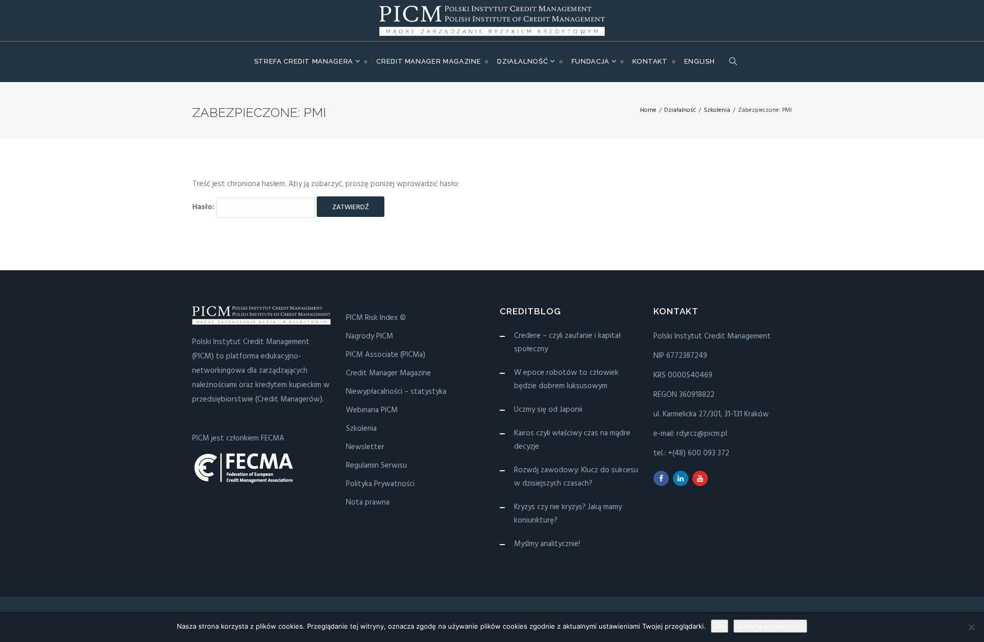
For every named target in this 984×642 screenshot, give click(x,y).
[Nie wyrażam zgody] (971, 627)
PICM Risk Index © (376, 318)
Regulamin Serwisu (376, 465)
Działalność (523, 61)
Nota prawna (367, 502)
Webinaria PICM (372, 410)
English (699, 61)
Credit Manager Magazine (428, 61)
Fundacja (591, 61)
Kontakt (650, 61)
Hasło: (204, 207)
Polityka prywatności (770, 626)
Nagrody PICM (369, 336)
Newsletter (365, 447)
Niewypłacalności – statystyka (396, 392)
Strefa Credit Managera (304, 61)
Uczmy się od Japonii (548, 410)
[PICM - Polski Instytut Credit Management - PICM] (492, 20)
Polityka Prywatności (380, 484)
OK (719, 626)
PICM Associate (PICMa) (385, 355)
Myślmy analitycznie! (547, 544)
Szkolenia (361, 429)
